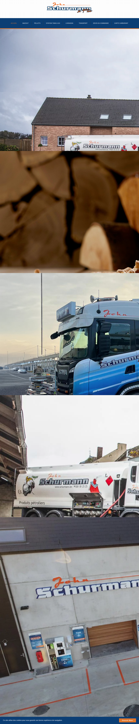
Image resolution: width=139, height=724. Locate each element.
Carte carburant (121, 23)
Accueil (14, 23)
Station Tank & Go (53, 23)
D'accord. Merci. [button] (127, 720)
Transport (83, 23)
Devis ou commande (101, 23)
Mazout (25, 23)
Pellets (37, 23)
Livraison (69, 23)
